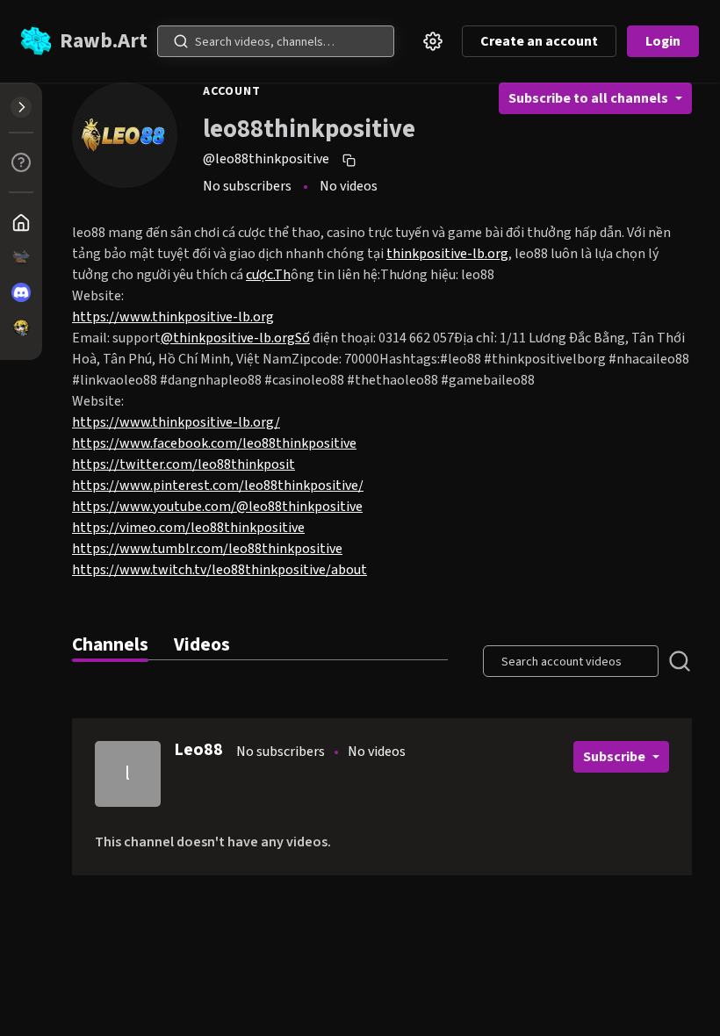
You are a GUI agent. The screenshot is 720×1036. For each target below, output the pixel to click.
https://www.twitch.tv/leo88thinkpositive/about (219, 569)
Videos (202, 644)
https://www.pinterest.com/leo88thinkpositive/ (218, 485)
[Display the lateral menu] (21, 107)
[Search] (181, 41)
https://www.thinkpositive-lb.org (173, 317)
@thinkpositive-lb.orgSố (235, 338)
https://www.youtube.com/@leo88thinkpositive (217, 506)
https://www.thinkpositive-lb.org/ (176, 422)
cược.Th (268, 274)
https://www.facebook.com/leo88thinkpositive (214, 443)
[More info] (21, 162)
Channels (110, 644)
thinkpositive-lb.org (447, 253)
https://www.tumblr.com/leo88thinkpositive (207, 548)
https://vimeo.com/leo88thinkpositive (188, 527)
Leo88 (198, 749)
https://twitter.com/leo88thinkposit (183, 464)
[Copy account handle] (351, 160)
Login (662, 41)
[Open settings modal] (432, 41)
